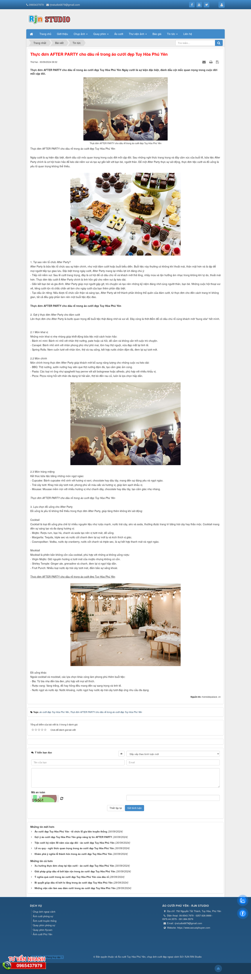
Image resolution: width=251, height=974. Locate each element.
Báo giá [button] (157, 34)
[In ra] (211, 62)
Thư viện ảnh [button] (137, 34)
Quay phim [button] (100, 34)
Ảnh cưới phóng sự (43, 916)
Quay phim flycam (42, 930)
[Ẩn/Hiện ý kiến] (121, 753)
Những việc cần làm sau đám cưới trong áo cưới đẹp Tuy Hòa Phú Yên (75, 888)
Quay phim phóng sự (44, 925)
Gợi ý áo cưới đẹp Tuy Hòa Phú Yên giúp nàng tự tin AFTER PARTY (73, 837)
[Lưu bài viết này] (218, 62)
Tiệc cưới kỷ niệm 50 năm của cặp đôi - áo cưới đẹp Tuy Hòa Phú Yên (74, 842)
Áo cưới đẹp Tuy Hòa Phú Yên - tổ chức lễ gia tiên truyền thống (71, 831)
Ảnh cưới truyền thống (44, 921)
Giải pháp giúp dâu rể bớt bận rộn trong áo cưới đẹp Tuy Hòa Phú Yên (75, 871)
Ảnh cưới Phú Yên (42, 934)
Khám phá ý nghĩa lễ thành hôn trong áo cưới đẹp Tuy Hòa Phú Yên (73, 854)
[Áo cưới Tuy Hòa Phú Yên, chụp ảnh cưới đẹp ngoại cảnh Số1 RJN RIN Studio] (49, 19)
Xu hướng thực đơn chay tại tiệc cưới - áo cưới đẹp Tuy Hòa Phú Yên (74, 865)
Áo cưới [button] (118, 34)
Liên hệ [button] (187, 34)
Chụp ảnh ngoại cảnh (44, 911)
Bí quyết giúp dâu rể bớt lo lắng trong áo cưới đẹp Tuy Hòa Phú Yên (74, 882)
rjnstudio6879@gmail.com (65, 4)
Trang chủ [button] (45, 34)
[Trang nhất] (32, 33)
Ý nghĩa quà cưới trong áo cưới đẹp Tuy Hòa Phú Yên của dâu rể (72, 877)
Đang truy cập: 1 (54, 957)
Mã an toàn (38, 792)
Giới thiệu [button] (62, 34)
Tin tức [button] (171, 34)
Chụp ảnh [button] (80, 34)
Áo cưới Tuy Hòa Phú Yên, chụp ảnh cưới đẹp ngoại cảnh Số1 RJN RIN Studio (160, 956)
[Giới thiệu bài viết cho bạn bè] (204, 62)
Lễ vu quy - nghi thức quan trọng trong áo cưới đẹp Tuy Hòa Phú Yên (74, 848)
